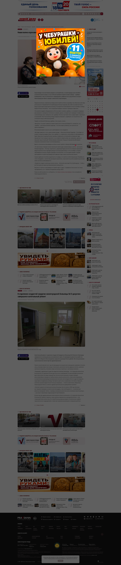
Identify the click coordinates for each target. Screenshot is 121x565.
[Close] (83, 30)
